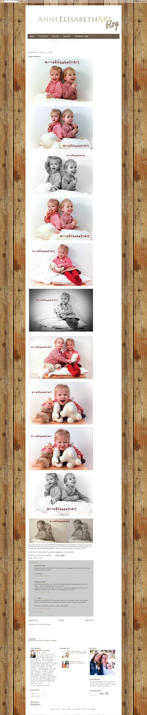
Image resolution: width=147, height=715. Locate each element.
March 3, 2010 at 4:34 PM (42, 576)
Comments (36, 696)
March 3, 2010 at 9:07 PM (42, 592)
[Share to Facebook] (62, 555)
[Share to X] (60, 555)
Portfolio (43, 36)
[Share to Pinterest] (64, 555)
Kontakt (66, 36)
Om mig (55, 36)
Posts (35, 693)
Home (32, 36)
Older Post (89, 620)
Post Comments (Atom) (43, 624)
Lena (36, 598)
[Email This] (56, 555)
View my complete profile (40, 685)
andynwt (77, 709)
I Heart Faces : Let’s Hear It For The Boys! (78, 652)
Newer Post (33, 620)
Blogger (93, 709)
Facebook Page (81, 36)
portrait (40, 558)
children (35, 558)
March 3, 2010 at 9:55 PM (42, 608)
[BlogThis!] (58, 555)
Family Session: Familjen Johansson (77, 662)
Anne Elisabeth (44, 650)
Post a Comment (37, 612)
